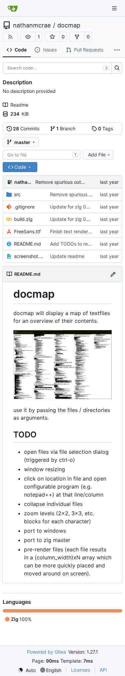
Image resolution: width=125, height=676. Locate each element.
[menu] (27, 670)
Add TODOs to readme (75, 244)
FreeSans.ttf (27, 231)
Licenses (80, 670)
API (103, 670)
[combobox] (41, 155)
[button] (28, 37)
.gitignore (24, 207)
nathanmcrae (32, 25)
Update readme (67, 256)
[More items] (117, 50)
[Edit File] (113, 273)
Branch (65, 128)
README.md (27, 244)
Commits (26, 128)
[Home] (12, 8)
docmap (68, 25)
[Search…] (116, 68)
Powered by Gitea (46, 652)
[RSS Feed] (10, 37)
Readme (19, 105)
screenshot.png (28, 256)
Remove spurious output (61, 182)
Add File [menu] (97, 154)
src (17, 194)
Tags (105, 128)
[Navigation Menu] (115, 8)
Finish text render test (74, 231)
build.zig (23, 219)
